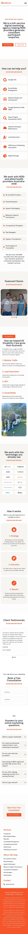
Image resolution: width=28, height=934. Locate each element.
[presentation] (11, 317)
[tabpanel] (14, 302)
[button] (25, 3)
